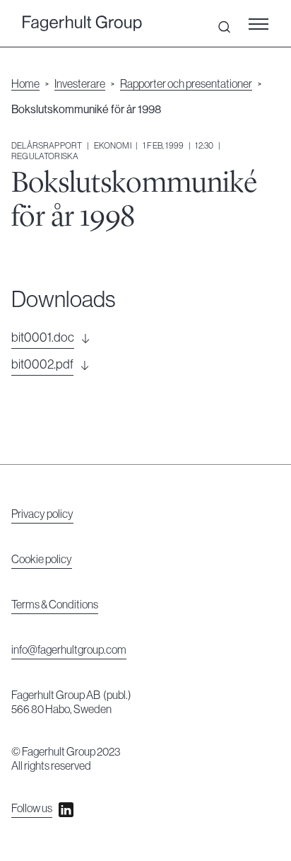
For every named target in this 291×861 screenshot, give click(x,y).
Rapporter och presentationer (186, 84)
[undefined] (82, 24)
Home (25, 84)
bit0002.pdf (42, 364)
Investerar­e (79, 84)
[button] (263, 23)
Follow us (31, 808)
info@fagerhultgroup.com (68, 650)
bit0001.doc (42, 337)
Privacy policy (42, 514)
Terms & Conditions (54, 605)
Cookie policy (41, 559)
